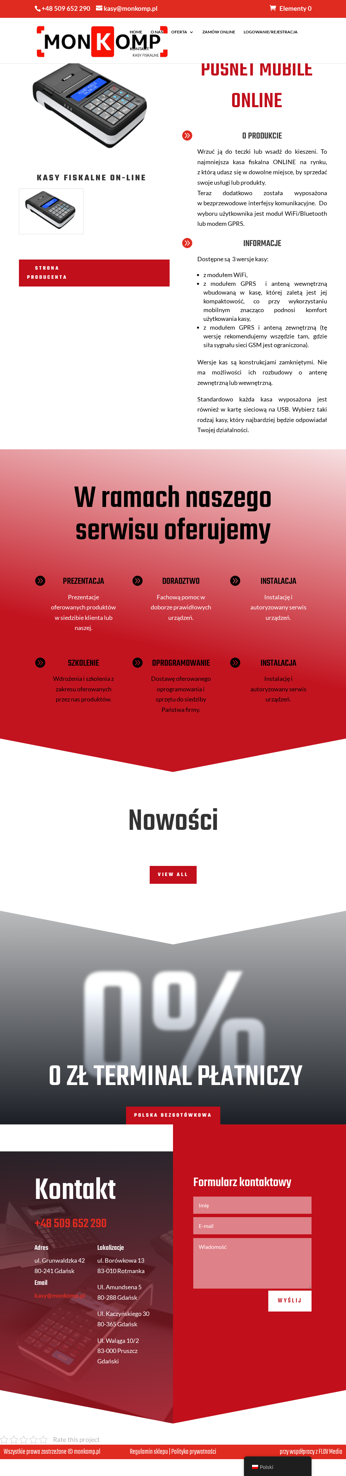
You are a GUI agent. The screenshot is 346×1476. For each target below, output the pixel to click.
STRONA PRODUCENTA (47, 273)
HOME (136, 32)
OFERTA (179, 32)
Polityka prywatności (193, 1451)
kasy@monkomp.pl (59, 1295)
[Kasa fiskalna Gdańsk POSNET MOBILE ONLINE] (51, 233)
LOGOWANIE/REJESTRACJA (271, 32)
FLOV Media (330, 1451)
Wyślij (290, 1301)
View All (173, 875)
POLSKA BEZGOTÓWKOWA (173, 1115)
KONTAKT (139, 49)
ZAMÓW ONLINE (218, 32)
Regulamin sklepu (149, 1451)
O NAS (157, 32)
